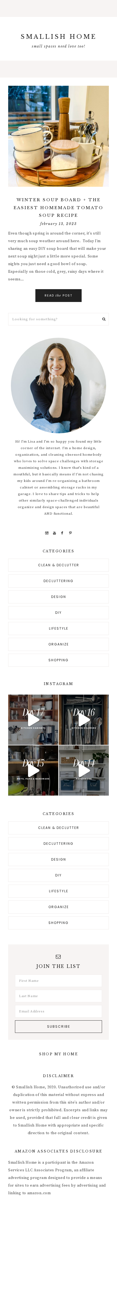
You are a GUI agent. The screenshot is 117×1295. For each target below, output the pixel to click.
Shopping (58, 660)
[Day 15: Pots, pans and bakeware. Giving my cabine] (33, 770)
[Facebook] (62, 533)
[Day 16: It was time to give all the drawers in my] (84, 720)
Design (58, 596)
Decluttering (58, 581)
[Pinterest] (70, 533)
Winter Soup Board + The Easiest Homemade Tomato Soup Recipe (58, 207)
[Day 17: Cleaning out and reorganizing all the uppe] (33, 720)
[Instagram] (46, 533)
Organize (58, 644)
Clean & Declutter (58, 565)
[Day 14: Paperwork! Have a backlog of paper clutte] (84, 770)
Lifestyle (58, 628)
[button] (58, 8)
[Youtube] (54, 533)
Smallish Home (59, 36)
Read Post (58, 295)
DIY (58, 612)
